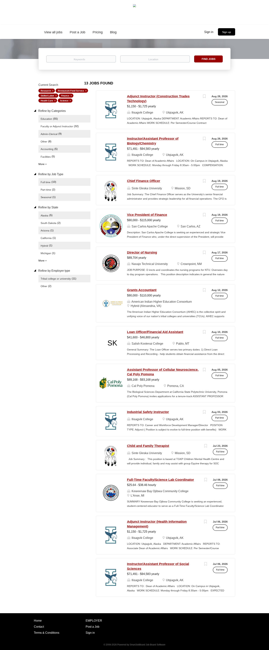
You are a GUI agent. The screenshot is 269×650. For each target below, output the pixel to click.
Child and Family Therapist (148, 446)
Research (46, 91)
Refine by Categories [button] (52, 110)
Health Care (47, 100)
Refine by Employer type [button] (54, 270)
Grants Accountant (141, 290)
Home (38, 620)
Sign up (226, 32)
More (41, 164)
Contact (39, 626)
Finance (65, 95)
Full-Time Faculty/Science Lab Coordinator (160, 480)
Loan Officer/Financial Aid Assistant (155, 332)
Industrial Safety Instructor (148, 412)
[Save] (204, 96)
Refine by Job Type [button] (50, 174)
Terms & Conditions (46, 632)
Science (64, 100)
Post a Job (92, 626)
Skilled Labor (47, 95)
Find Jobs (208, 58)
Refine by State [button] (48, 207)
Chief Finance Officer (143, 181)
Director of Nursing (142, 252)
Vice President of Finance (147, 215)
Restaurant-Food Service (71, 91)
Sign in (208, 32)
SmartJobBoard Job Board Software (147, 644)
